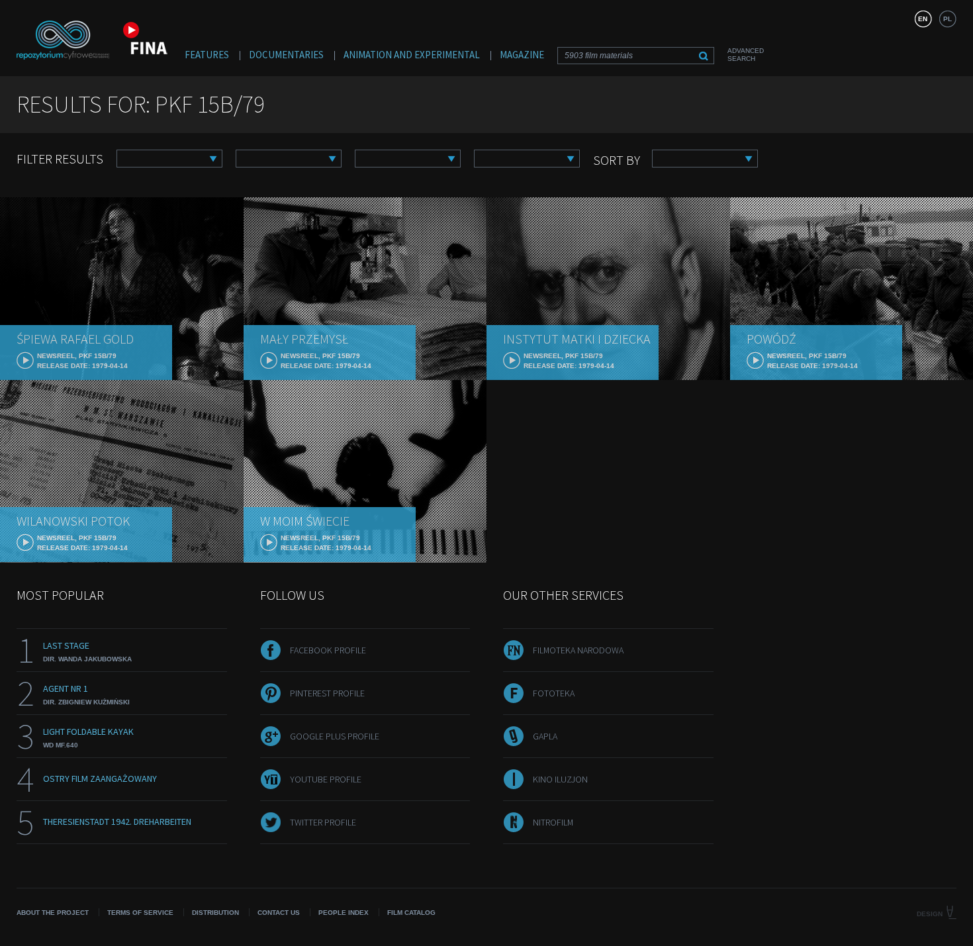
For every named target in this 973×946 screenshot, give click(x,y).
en (922, 19)
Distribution (215, 912)
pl (947, 19)
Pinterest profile (327, 693)
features (207, 54)
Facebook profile (328, 650)
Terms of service (140, 912)
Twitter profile (323, 822)
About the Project (53, 912)
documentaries (286, 54)
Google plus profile (334, 736)
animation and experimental (412, 54)
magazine (522, 54)
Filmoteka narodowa (578, 650)
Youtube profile (325, 779)
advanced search (745, 54)
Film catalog (411, 912)
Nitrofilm (553, 822)
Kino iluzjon (560, 779)
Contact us (278, 912)
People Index (343, 912)
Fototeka (554, 693)
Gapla (545, 736)
